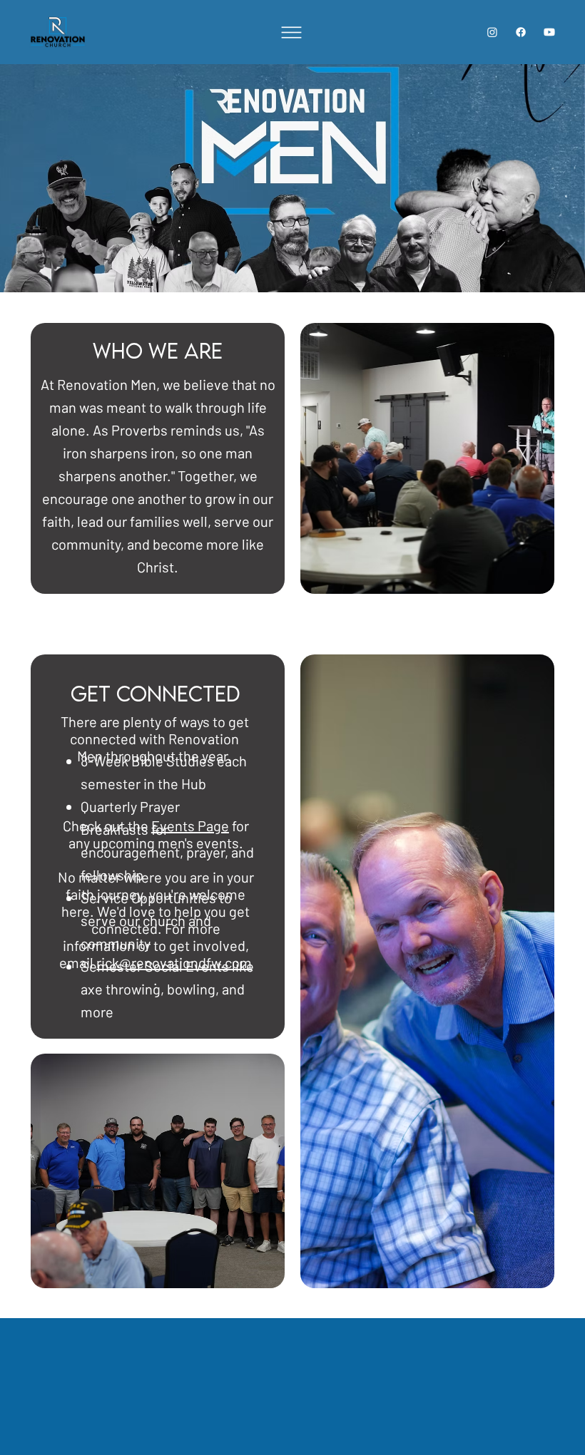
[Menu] (292, 32)
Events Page (190, 825)
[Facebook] (520, 32)
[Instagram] (492, 32)
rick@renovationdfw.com (174, 962)
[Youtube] (549, 32)
